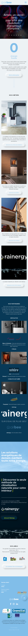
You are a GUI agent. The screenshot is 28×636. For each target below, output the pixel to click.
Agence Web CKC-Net (14, 629)
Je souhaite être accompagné (14, 566)
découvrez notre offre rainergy (14, 285)
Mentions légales (5, 589)
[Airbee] (6, 2)
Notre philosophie (14, 75)
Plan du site (4, 590)
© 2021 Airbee (14, 627)
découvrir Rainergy (9, 518)
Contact (3, 585)
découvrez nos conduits (14, 240)
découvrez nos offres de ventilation (14, 144)
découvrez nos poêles (14, 192)
